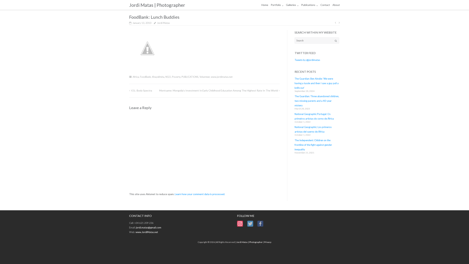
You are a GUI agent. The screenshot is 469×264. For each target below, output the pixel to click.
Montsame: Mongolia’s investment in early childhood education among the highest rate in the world (218, 90)
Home (264, 4)
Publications (308, 4)
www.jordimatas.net (221, 76)
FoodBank (145, 76)
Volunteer (205, 76)
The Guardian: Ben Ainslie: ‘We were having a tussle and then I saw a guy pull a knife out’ (317, 83)
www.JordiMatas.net (147, 232)
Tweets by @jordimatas (307, 59)
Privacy (267, 242)
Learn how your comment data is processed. (200, 194)
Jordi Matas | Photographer (249, 242)
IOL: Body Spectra (141, 90)
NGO (168, 76)
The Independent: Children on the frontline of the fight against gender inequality (313, 145)
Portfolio (276, 4)
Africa (136, 76)
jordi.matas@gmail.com (148, 227)
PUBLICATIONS (190, 76)
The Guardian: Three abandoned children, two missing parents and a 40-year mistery (317, 101)
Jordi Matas (163, 22)
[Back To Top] (459, 255)
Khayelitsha (158, 76)
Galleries (291, 4)
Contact (325, 4)
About (336, 4)
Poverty (176, 76)
